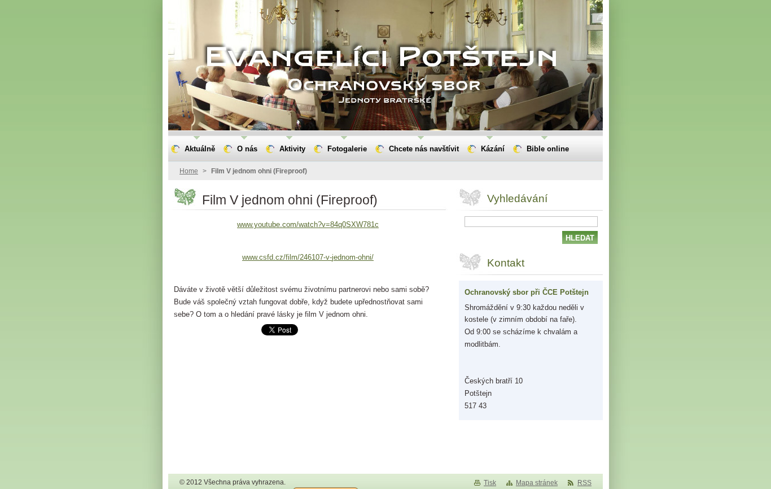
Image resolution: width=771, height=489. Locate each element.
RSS (584, 482)
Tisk (490, 482)
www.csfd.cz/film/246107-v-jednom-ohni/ (308, 257)
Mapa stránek (537, 482)
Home (188, 171)
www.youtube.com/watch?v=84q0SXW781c (308, 224)
